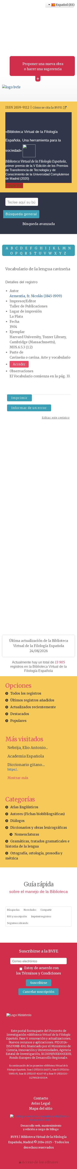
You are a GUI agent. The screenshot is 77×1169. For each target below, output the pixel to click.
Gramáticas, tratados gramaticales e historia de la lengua (37, 843)
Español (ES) (64, 5)
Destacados (19, 714)
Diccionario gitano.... (26, 764)
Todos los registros (25, 693)
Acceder (19, 364)
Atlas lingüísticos (24, 807)
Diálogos (17, 821)
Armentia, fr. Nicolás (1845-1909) (36, 296)
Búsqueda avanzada (38, 224)
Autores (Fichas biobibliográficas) (37, 814)
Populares (18, 721)
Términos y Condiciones (41, 973)
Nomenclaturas (27, 834)
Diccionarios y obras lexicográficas (38, 828)
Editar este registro (56, 417)
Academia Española (25, 756)
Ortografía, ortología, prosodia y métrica (33, 855)
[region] (38, 486)
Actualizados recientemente (33, 707)
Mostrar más (17, 778)
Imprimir (19, 398)
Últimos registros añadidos (32, 700)
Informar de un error (29, 408)
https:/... (12, 769)
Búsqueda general (21, 214)
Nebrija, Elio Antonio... (27, 747)
